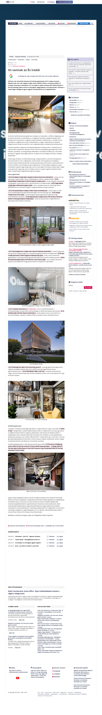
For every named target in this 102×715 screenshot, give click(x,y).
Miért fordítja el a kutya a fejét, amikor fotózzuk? (79, 230)
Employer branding (15, 587)
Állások (73, 123)
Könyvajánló (37, 668)
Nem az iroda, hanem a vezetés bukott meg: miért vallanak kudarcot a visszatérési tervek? (50, 625)
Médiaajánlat (54, 694)
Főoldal (11, 56)
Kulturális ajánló (81, 668)
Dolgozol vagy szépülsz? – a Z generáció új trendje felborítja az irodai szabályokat (48, 633)
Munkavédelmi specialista (79, 109)
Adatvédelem (77, 692)
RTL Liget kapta (31, 309)
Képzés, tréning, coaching (33, 26)
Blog (32, 2)
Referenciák (56, 692)
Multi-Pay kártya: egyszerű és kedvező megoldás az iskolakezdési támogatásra (79, 78)
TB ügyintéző (75, 102)
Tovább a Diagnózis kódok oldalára (78, 291)
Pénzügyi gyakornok (77, 158)
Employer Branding (20, 56)
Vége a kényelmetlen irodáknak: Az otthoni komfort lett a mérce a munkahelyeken (49, 620)
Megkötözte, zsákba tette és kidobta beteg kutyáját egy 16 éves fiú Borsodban (80, 226)
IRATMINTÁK (72, 23)
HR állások (75, 98)
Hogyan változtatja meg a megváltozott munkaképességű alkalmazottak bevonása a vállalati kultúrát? (80, 253)
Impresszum (48, 692)
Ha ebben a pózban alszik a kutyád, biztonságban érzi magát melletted (78, 222)
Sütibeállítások (63, 694)
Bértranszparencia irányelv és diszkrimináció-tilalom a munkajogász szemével (79, 176)
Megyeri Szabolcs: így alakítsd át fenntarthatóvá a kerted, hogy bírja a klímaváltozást (79, 212)
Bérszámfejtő (75, 100)
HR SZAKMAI (12, 23)
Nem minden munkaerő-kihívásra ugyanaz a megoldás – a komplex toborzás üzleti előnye (80, 71)
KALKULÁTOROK (40, 23)
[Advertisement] (36, 567)
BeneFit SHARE (84, 23)
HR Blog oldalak (76, 238)
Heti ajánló (74, 59)
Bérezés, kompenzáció (49, 26)
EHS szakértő (75, 147)
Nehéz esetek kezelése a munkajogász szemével (79, 183)
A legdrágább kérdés (80, 241)
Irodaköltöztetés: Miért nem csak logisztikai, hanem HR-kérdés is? (49, 629)
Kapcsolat (70, 692)
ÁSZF (42, 692)
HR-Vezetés (13, 26)
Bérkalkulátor (41, 2)
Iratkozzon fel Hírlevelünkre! (17, 526)
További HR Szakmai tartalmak (77, 274)
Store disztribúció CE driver (79, 143)
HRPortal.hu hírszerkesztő (19, 66)
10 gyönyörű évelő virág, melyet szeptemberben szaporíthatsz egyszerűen (80, 207)
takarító (71, 128)
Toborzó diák (75, 112)
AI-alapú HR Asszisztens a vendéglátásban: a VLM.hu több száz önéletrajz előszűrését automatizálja (80, 64)
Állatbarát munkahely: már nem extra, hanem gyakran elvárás (50, 616)
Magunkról (63, 692)
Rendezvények (76, 172)
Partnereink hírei (77, 195)
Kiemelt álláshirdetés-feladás (80, 164)
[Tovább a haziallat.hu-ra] (80, 218)
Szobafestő (72, 130)
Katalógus (51, 2)
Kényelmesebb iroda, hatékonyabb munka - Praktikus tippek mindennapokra (49, 641)
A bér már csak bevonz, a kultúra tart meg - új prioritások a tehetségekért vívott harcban (50, 612)
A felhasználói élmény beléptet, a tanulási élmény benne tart (80, 265)
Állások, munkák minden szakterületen (80, 161)
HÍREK (20, 23)
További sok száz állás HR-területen (80, 115)
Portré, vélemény (65, 26)
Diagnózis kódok (77, 282)
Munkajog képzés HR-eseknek (77, 180)
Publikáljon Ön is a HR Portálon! (55, 526)
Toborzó (74, 105)
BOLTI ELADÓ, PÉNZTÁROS (79, 145)
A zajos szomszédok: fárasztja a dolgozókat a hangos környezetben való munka (49, 651)
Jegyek (61, 536)
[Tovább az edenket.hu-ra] (80, 199)
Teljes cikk (21, 620)
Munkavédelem (81, 26)
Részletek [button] (51, 536)
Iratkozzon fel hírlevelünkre (45, 695)
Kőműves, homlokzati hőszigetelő (78, 126)
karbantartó (72, 136)
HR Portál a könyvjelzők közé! (35, 526)
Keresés (71, 285)
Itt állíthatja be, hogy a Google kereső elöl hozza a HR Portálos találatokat (38, 76)
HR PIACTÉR (51, 23)
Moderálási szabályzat (44, 694)
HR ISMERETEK (29, 23)
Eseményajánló (13, 532)
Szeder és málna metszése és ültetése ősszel (79, 203)
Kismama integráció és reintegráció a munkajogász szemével (79, 186)
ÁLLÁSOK (62, 23)
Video (13, 668)
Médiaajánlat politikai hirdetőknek (77, 694)
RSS (39, 692)
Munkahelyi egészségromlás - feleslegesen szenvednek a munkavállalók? (49, 638)
